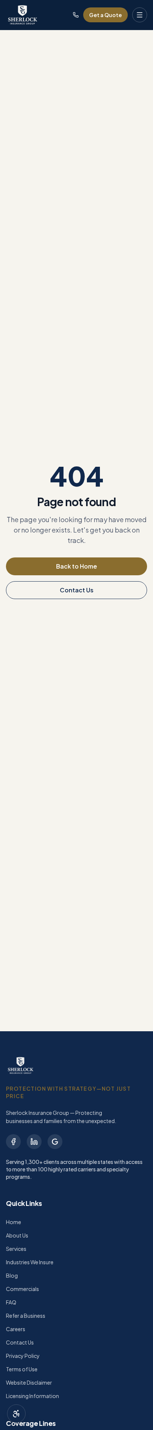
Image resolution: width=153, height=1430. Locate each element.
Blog (12, 1275)
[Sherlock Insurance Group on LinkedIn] (34, 1141)
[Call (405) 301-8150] (76, 15)
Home (13, 1222)
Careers (15, 1329)
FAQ (11, 1302)
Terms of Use (22, 1369)
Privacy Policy (23, 1355)
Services (16, 1248)
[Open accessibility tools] (16, 1414)
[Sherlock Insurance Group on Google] (55, 1141)
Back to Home (76, 566)
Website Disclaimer (29, 1382)
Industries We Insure (29, 1262)
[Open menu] (139, 14)
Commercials (22, 1288)
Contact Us (77, 590)
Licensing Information (32, 1395)
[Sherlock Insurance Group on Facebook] (13, 1141)
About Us (17, 1235)
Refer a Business (25, 1315)
